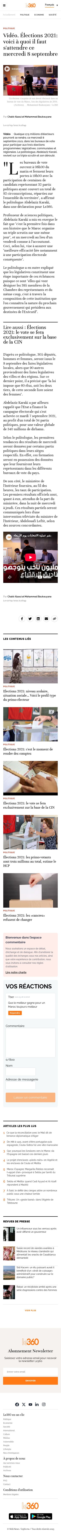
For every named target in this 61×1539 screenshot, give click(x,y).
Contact (6, 1484)
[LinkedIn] (37, 1404)
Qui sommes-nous (11, 1463)
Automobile (8, 1442)
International (9, 1430)
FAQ (5, 1480)
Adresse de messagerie (22, 1079)
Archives (7, 1470)
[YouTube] (30, 1404)
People (6, 1445)
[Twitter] (24, 1404)
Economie (39, 15)
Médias (6, 1438)
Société (52, 15)
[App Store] (18, 1516)
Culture (6, 1434)
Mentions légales (11, 1494)
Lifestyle (7, 1449)
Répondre (15, 1013)
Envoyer (31, 1380)
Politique (24, 15)
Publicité (7, 1467)
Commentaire (15, 1026)
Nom (9, 1065)
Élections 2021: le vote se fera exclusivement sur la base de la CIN (30, 334)
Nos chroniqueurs (11, 1453)
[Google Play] (41, 1516)
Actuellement (9, 15)
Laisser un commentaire (30, 1097)
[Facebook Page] (17, 1404)
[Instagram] (44, 1404)
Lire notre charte (16, 972)
